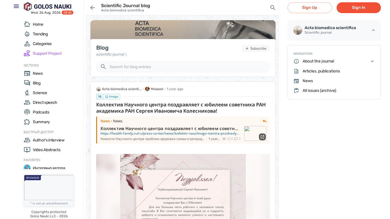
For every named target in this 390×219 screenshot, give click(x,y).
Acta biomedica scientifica (122, 10)
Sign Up (309, 7)
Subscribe (258, 48)
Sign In (358, 7)
